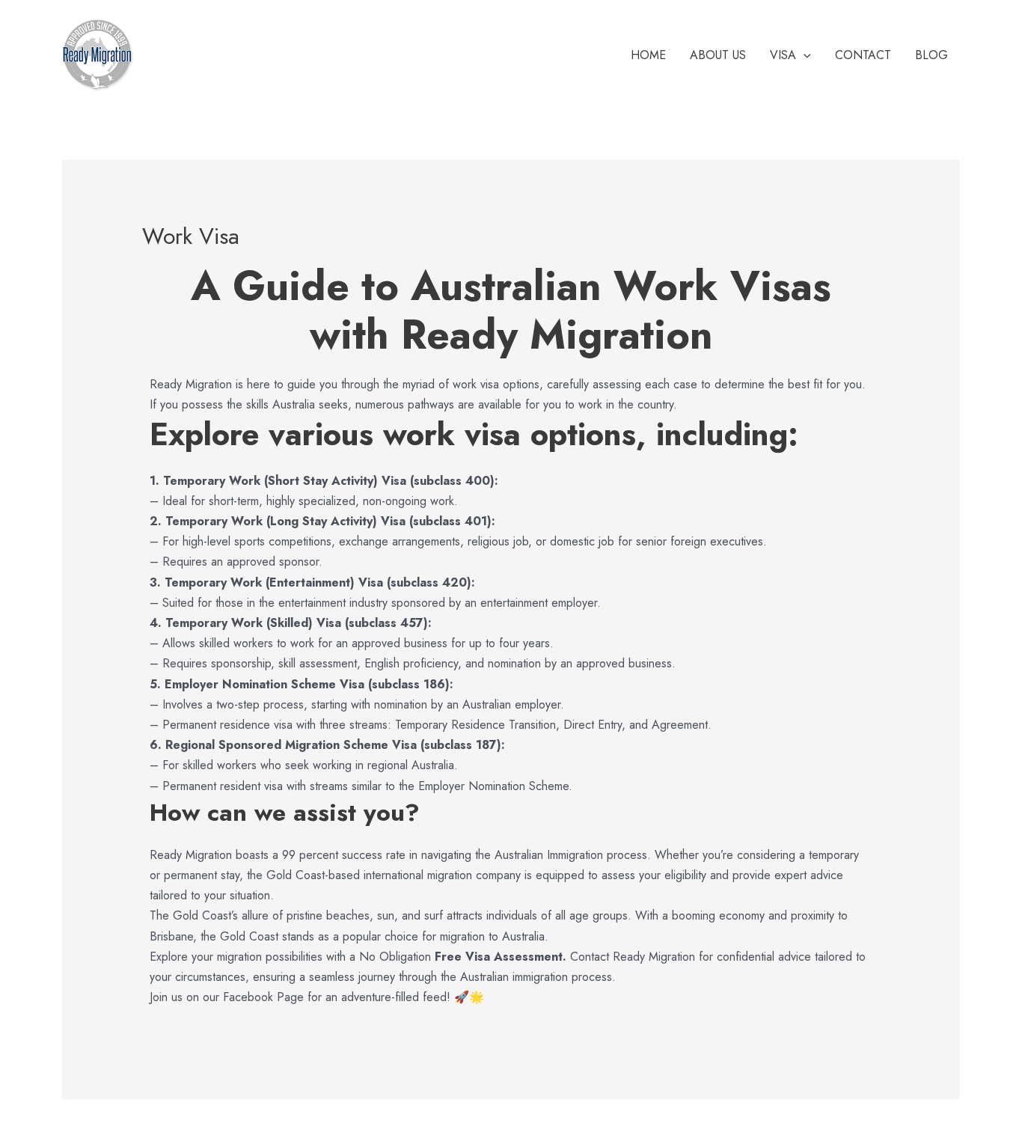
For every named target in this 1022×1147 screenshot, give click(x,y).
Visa (783, 55)
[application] (803, 55)
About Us (718, 55)
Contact (863, 55)
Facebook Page (263, 997)
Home (648, 55)
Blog (931, 55)
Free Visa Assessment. (500, 956)
